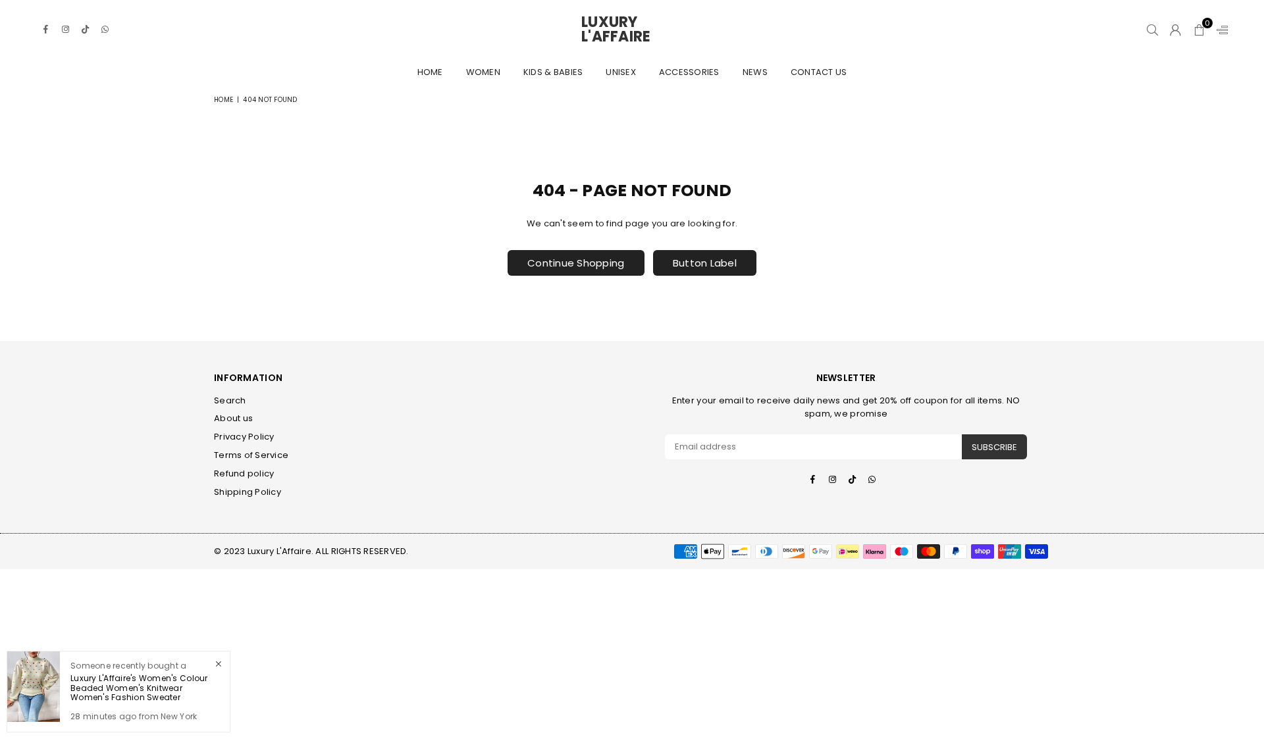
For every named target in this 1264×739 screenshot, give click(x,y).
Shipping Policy (247, 492)
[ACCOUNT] (1175, 29)
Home (430, 72)
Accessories (689, 72)
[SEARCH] (1152, 29)
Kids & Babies (553, 72)
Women (483, 72)
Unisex (621, 72)
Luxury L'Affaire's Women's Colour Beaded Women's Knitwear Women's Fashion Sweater (139, 688)
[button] (1199, 29)
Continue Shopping (575, 263)
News (755, 72)
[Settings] (1219, 29)
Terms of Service (251, 455)
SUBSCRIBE (994, 447)
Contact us (819, 72)
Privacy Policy (244, 436)
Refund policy (244, 473)
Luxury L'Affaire (632, 29)
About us (233, 418)
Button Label (705, 263)
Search (230, 400)
